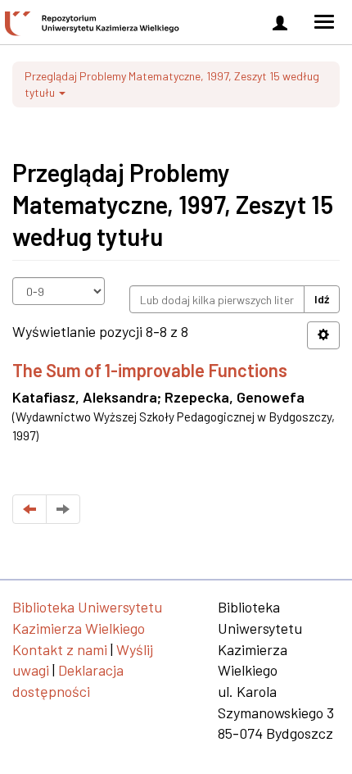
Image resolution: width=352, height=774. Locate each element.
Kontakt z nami (59, 649)
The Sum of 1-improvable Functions (149, 369)
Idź (321, 299)
